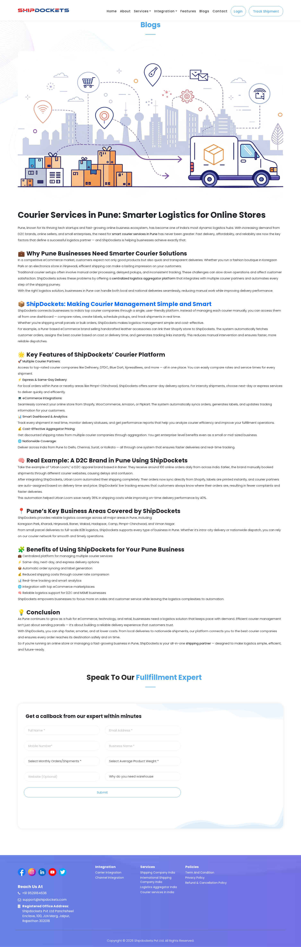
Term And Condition (199, 872)
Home (112, 11)
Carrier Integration (108, 872)
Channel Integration (109, 878)
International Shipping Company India (155, 880)
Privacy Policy (195, 878)
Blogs (204, 11)
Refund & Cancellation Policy (206, 883)
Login (238, 11)
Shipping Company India (157, 872)
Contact (220, 11)
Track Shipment (266, 11)
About (125, 11)
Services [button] (141, 11)
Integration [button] (164, 11)
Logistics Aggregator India (158, 887)
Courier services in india (157, 892)
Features (188, 11)
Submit (102, 792)
